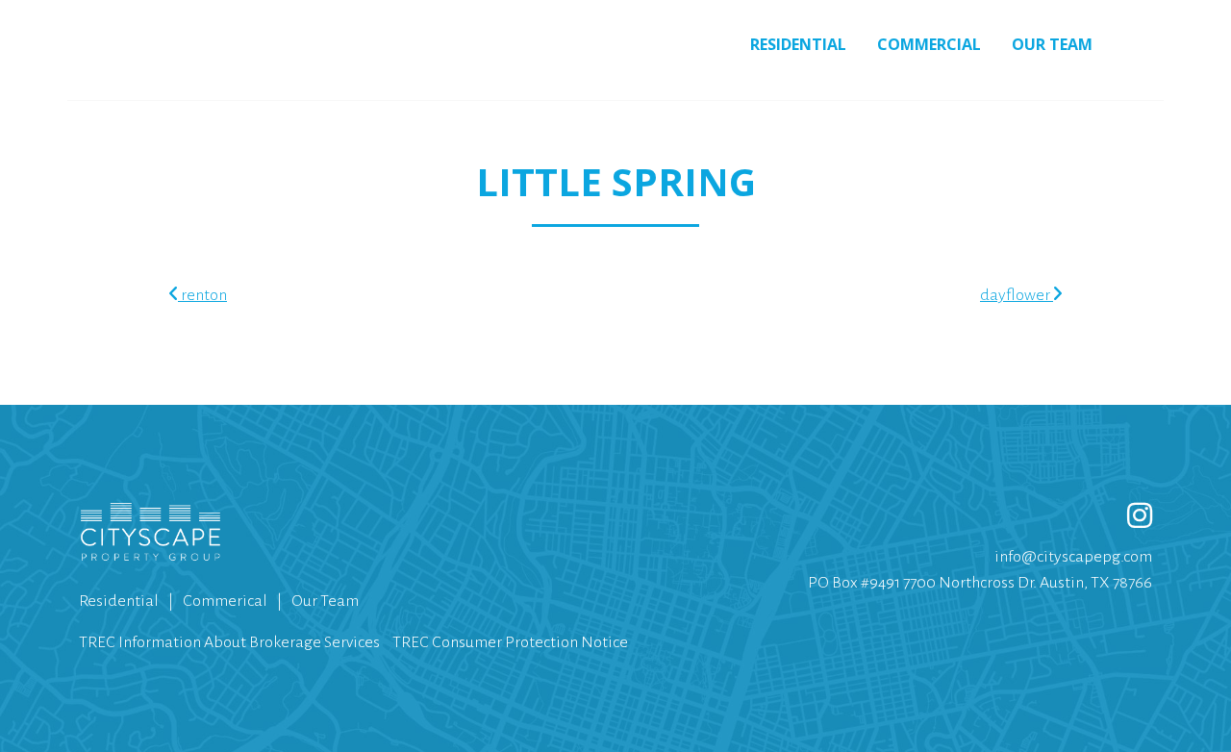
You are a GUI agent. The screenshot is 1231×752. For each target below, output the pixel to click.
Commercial (929, 44)
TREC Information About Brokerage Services (229, 642)
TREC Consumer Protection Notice (510, 642)
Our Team (1052, 44)
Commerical (225, 601)
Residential (798, 44)
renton (202, 295)
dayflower (1016, 295)
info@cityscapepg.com (1073, 556)
